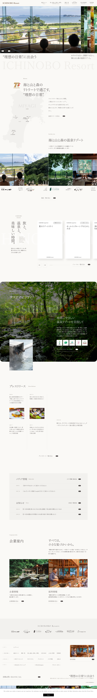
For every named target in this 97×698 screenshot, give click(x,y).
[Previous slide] (3, 51)
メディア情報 (50, 659)
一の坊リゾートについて (18, 659)
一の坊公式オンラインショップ (19, 664)
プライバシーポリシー (56, 664)
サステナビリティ (30, 659)
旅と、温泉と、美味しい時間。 (33, 653)
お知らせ (59, 659)
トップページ (15, 647)
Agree (48, 695)
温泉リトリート (16, 653)
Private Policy (90, 691)
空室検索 (59, 653)
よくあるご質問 (51, 653)
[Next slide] (9, 51)
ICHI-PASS (43, 653)
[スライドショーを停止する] (6, 51)
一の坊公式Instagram (38, 664)
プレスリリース (40, 659)
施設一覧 (23, 653)
